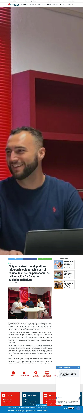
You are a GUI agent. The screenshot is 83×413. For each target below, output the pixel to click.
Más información (24, 411)
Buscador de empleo (51, 402)
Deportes (6, 406)
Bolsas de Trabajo (51, 399)
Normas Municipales (30, 404)
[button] (15, 259)
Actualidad (55, 4)
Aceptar (65, 408)
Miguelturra (33, 4)
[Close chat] (78, 408)
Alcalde (27, 399)
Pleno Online (28, 406)
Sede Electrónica (46, 4)
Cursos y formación (51, 404)
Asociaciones (8, 399)
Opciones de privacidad (41, 405)
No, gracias (71, 408)
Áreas (38, 4)
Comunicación (8, 402)
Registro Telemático (72, 406)
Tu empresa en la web (52, 406)
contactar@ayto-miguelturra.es (32, 1)
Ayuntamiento (24, 4)
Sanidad (11, 263)
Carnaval (62, 4)
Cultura (6, 404)
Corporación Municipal (31, 402)
